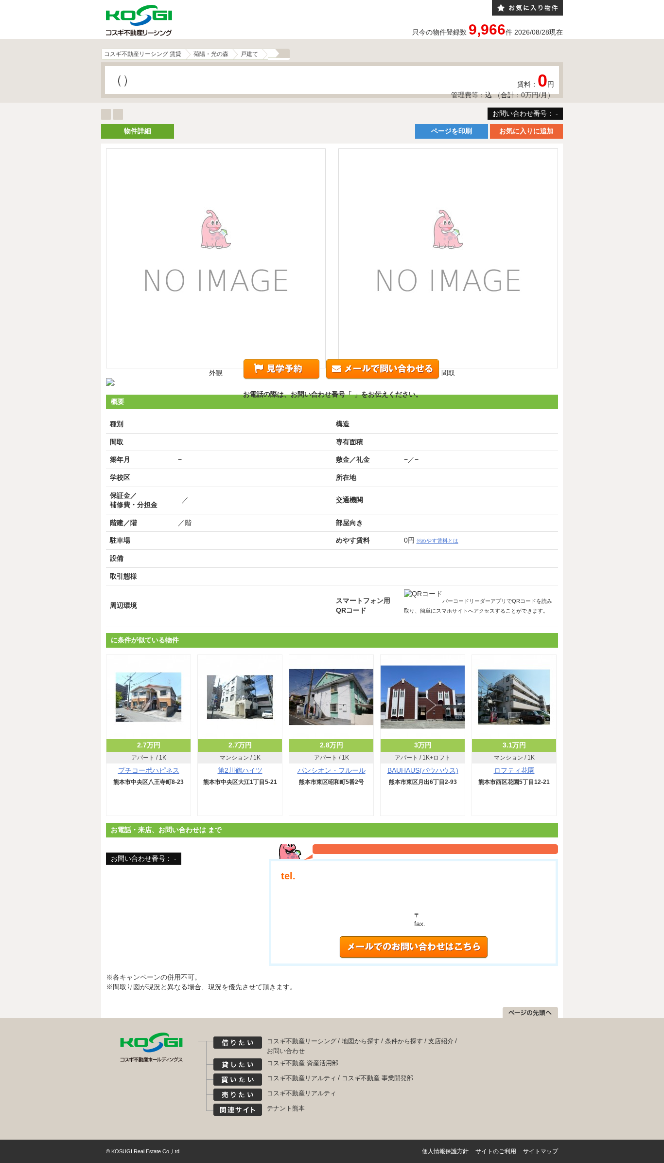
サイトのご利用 (495, 1151)
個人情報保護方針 (445, 1151)
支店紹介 (441, 1041)
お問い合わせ (286, 1050)
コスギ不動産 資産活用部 (302, 1063)
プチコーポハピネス (148, 770)
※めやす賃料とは (437, 541)
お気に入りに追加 (526, 131)
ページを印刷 (451, 131)
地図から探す (361, 1041)
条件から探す (404, 1041)
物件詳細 (137, 131)
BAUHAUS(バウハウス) (422, 770)
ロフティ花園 (514, 770)
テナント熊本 (286, 1108)
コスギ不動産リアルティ (301, 1078)
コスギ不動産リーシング (301, 1041)
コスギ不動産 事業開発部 (377, 1078)
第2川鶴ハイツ (240, 770)
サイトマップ (540, 1151)
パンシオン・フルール (331, 770)
